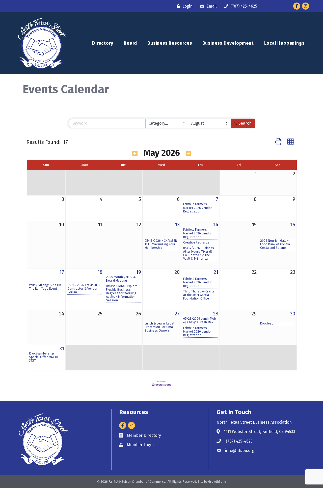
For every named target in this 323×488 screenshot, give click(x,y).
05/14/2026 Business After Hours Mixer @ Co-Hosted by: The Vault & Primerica (198, 253)
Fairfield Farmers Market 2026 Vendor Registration (197, 207)
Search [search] (245, 123)
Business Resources (169, 43)
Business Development (228, 43)
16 (292, 225)
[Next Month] (188, 153)
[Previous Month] (135, 153)
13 (177, 225)
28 (215, 314)
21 (215, 272)
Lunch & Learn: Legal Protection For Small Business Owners (159, 327)
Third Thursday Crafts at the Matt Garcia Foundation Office (198, 295)
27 (177, 314)
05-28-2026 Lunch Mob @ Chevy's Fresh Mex (199, 320)
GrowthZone (217, 481)
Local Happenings (284, 43)
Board (130, 43)
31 (61, 348)
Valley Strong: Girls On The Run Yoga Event (45, 286)
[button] (279, 142)
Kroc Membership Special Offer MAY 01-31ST (44, 357)
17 (61, 272)
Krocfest (266, 323)
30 (292, 314)
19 (138, 272)
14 (215, 225)
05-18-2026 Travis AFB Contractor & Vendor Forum (84, 288)
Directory (102, 43)
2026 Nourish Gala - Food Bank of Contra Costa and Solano (275, 244)
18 (99, 272)
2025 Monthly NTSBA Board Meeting (121, 278)
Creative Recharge (196, 242)
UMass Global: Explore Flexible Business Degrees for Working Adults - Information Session (122, 293)
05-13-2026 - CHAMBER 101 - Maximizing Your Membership (161, 244)
